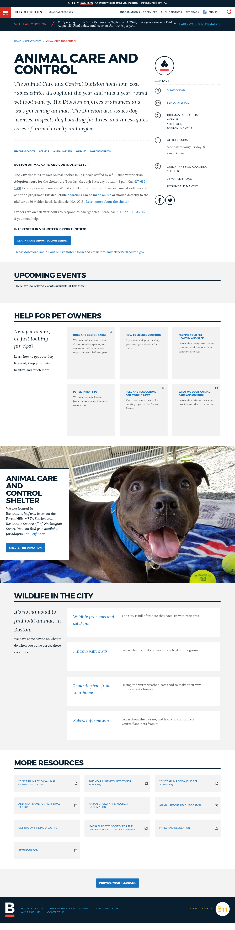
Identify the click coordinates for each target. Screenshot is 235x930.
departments (33, 41)
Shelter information (25, 548)
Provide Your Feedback (117, 883)
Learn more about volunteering (42, 241)
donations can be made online (89, 195)
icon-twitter (170, 200)
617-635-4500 (138, 212)
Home (17, 41)
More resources (100, 151)
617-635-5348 (176, 90)
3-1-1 (120, 212)
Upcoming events (24, 151)
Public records (107, 908)
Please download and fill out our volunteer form (49, 252)
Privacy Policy (32, 908)
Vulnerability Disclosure (69, 908)
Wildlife (81, 151)
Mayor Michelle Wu (61, 12)
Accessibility (31, 912)
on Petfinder (35, 534)
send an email (178, 102)
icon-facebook (159, 200)
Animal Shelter (62, 151)
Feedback (192, 12)
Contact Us (56, 912)
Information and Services (138, 12)
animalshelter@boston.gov (125, 252)
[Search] (228, 12)
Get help (44, 151)
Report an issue (200, 908)
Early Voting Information (200, 24)
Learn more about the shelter (107, 201)
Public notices (171, 12)
